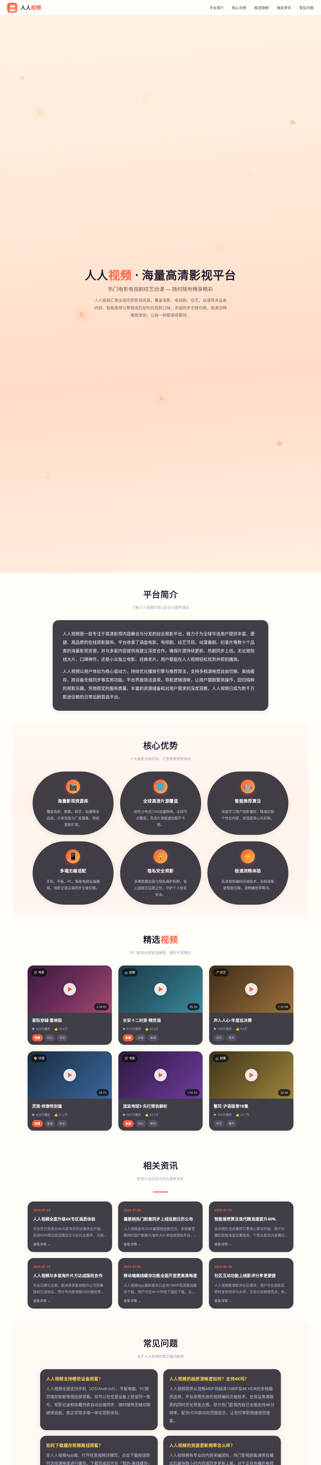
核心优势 (239, 7)
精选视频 (261, 7)
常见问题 (306, 7)
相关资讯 (284, 7)
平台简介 (217, 7)
